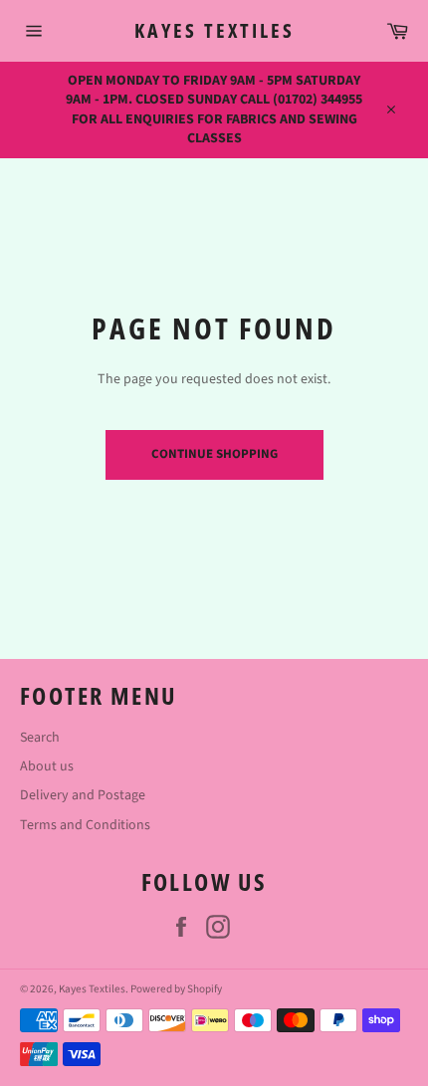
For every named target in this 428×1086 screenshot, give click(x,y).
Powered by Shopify (176, 988)
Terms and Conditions (85, 825)
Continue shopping (214, 454)
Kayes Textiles (214, 30)
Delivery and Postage (82, 795)
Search (40, 738)
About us (47, 766)
